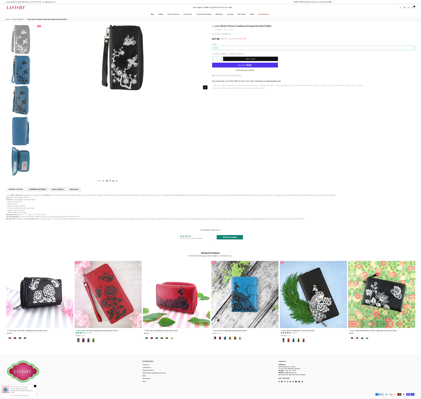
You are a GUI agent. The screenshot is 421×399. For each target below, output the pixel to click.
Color (214, 44)
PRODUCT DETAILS (16, 189)
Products (146, 365)
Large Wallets (350, 85)
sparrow (255, 88)
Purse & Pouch (173, 14)
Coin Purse (188, 14)
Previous (38, 57)
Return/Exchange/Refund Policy (154, 373)
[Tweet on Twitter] (107, 181)
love (240, 88)
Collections (147, 367)
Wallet (160, 14)
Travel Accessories (203, 14)
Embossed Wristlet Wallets (301, 85)
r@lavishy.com (49, 2)
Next (207, 57)
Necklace (219, 14)
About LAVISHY (57, 189)
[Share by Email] (116, 181)
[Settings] (405, 7)
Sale (39, 26)
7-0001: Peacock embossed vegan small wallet (93, 331)
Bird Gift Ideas (252, 85)
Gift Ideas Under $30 (336, 85)
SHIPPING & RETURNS (37, 189)
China (223, 88)
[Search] (401, 7)
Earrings (230, 14)
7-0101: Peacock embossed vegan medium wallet (161, 331)
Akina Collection (18, 19)
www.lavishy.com (32, 219)
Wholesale (74, 189)
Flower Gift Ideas (319, 85)
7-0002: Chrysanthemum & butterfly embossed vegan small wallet (373, 331)
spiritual (262, 88)
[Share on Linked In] (113, 181)
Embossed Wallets (282, 85)
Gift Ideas (241, 14)
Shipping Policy (148, 370)
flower (235, 88)
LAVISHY (360, 85)
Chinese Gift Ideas (266, 85)
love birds (247, 88)
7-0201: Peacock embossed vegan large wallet (229, 331)
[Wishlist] (408, 7)
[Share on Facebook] (103, 181)
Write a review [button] (230, 237)
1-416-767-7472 (35, 2)
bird (218, 88)
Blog (144, 381)
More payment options (245, 70)
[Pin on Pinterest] (110, 181)
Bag (152, 14)
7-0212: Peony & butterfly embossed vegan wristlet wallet (28, 331)
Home (8, 19)
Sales (252, 14)
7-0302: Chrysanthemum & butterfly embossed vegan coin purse (304, 331)
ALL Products (241, 85)
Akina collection (17, 195)
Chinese (229, 88)
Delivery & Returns (237, 54)
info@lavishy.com (290, 373)
